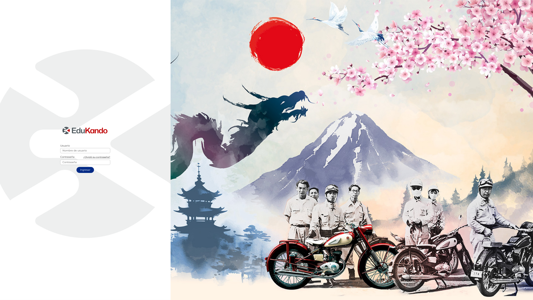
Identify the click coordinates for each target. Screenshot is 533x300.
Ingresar (85, 169)
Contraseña (67, 157)
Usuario (65, 145)
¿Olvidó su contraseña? (96, 157)
